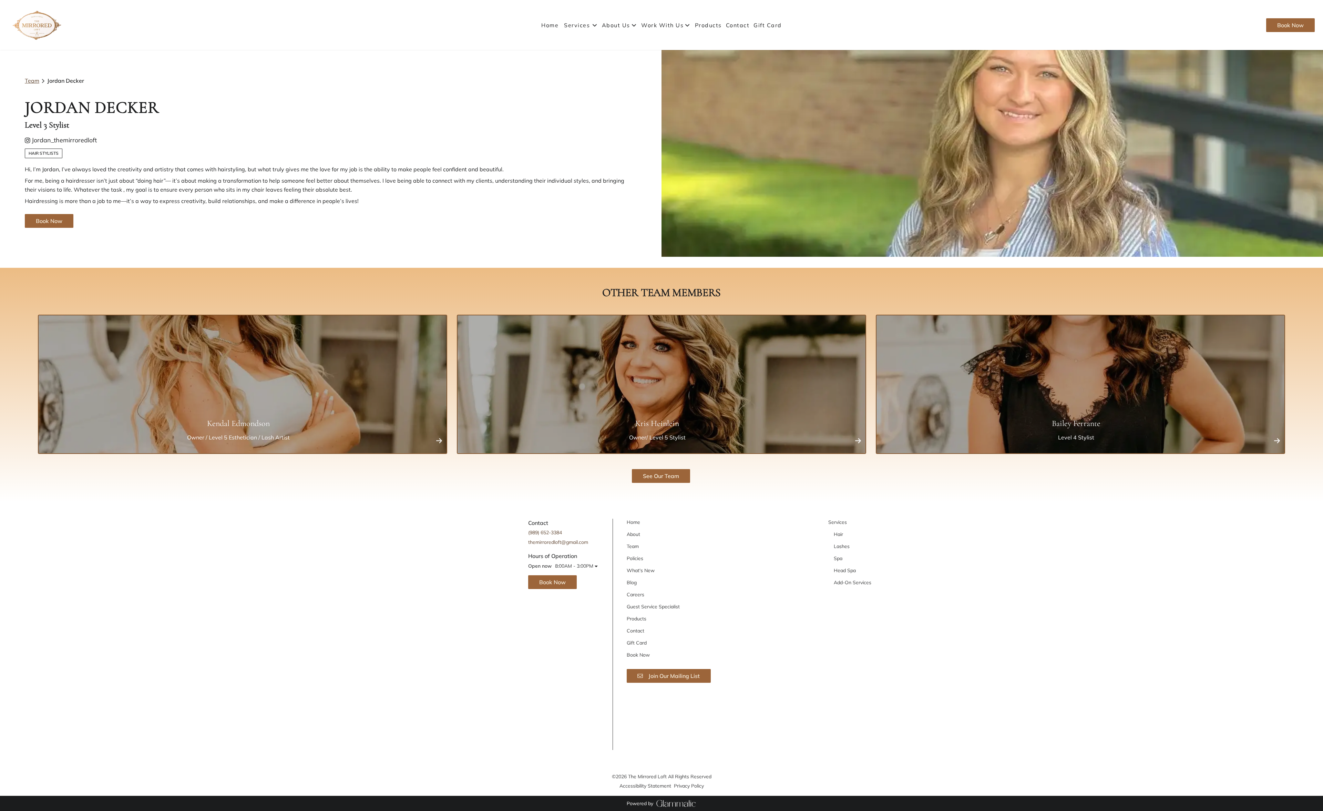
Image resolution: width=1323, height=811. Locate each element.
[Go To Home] (37, 25)
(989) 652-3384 (545, 532)
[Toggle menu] (594, 25)
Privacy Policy (689, 786)
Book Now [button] (49, 220)
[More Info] (439, 440)
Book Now (1290, 25)
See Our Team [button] (661, 476)
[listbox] (619, 25)
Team (32, 80)
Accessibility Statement (645, 786)
